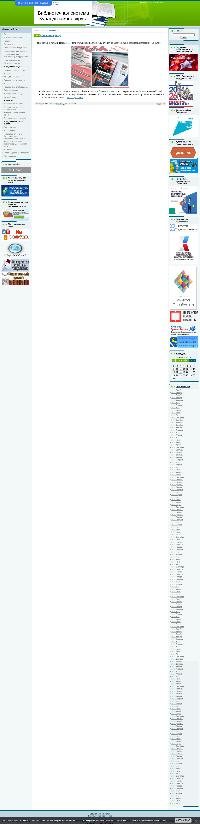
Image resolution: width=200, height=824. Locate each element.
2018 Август (176, 564)
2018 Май (175, 557)
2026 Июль (176, 801)
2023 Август (176, 714)
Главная (143, 2)
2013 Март (175, 403)
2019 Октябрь (177, 599)
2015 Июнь (176, 470)
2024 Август (176, 744)
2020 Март (175, 612)
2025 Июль (176, 771)
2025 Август (176, 773)
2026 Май (175, 796)
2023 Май (175, 706)
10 (177, 369)
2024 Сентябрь (177, 746)
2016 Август (176, 505)
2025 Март (175, 761)
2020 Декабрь (177, 634)
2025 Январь (176, 756)
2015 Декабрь (177, 485)
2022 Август (176, 684)
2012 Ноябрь (176, 393)
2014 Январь (176, 427)
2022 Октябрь (177, 689)
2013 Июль (176, 413)
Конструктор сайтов (96, 816)
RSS (56, 4)
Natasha (59, 104)
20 (187, 372)
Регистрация (153, 2)
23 (174, 375)
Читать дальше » (75, 97)
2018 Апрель (176, 554)
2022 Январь (176, 666)
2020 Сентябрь (177, 627)
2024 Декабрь (177, 754)
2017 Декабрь (177, 544)
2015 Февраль (177, 460)
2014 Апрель (176, 435)
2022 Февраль (177, 669)
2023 (44, 30)
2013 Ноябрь (176, 423)
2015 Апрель (176, 465)
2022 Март (175, 671)
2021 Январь (176, 637)
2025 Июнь (176, 768)
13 (187, 369)
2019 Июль (176, 592)
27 (187, 375)
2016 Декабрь (177, 515)
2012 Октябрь (177, 390)
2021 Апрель (176, 644)
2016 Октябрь (177, 510)
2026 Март (175, 791)
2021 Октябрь (177, 659)
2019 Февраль (177, 579)
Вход (162, 2)
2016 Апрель (176, 495)
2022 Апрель (176, 674)
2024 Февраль (177, 729)
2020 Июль (176, 622)
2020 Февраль (177, 609)
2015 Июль (176, 472)
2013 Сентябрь (177, 418)
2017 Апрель (176, 525)
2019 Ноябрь (176, 602)
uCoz (109, 816)
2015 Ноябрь (176, 482)
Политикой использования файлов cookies (147, 820)
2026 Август (176, 803)
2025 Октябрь (177, 778)
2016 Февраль (177, 490)
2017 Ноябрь (176, 542)
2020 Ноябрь (176, 632)
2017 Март (175, 522)
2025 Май (175, 766)
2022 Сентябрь (177, 686)
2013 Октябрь (177, 420)
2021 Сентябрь (177, 656)
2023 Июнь (176, 709)
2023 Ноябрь (176, 721)
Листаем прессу (51, 35)
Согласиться (183, 820)
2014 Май (175, 437)
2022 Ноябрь (176, 691)
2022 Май (175, 676)
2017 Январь (176, 517)
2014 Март (175, 432)
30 (174, 378)
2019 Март (175, 582)
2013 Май (175, 408)
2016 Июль (176, 502)
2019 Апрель (176, 584)
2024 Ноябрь (176, 751)
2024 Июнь (176, 739)
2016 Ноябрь (176, 512)
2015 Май (175, 467)
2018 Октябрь (177, 569)
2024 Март (175, 731)
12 (184, 369)
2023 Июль (176, 711)
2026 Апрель (176, 793)
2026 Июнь (176, 798)
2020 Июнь (176, 619)
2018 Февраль (177, 549)
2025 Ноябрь (176, 781)
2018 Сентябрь (177, 567)
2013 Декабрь (177, 425)
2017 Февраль (177, 520)
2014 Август (176, 445)
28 (191, 375)
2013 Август (176, 415)
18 (181, 372)
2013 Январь (176, 398)
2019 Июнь (176, 589)
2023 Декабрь (177, 724)
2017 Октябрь (177, 539)
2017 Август (176, 535)
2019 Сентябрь (177, 597)
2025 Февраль (177, 759)
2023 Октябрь (177, 719)
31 (177, 378)
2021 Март (175, 642)
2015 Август (176, 475)
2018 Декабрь (177, 574)
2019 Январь (176, 577)
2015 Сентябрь (177, 477)
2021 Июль (176, 652)
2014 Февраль (177, 430)
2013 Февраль (177, 400)
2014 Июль (176, 442)
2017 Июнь (176, 530)
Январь (51, 30)
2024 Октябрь (177, 749)
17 (177, 372)
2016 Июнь (176, 500)
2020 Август (176, 624)
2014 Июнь (176, 440)
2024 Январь (176, 726)
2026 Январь (176, 786)
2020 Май (175, 617)
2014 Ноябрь (176, 452)
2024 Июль (176, 741)
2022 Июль (176, 681)
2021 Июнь (176, 649)
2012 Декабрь (177, 395)
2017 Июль (176, 532)
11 (181, 369)
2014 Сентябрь (177, 447)
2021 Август (176, 654)
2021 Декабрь (177, 664)
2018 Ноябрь (176, 572)
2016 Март (175, 492)
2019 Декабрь (177, 604)
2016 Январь (176, 487)
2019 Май (175, 587)
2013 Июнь (176, 410)
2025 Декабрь (177, 783)
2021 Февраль (177, 639)
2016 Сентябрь (177, 507)
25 (181, 375)
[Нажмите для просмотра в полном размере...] (100, 87)
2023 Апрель (176, 704)
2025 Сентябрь (177, 776)
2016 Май (175, 497)
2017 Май (175, 527)
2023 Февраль (177, 699)
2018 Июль (176, 562)
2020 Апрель (176, 614)
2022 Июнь (176, 679)
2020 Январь (176, 607)
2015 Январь (176, 457)
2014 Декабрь (177, 455)
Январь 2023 (184, 358)
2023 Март (175, 701)
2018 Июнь (176, 559)
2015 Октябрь (177, 480)
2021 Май (175, 647)
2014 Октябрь (177, 450)
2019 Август (176, 594)
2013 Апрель (176, 405)
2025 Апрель (176, 764)
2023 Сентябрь (177, 716)
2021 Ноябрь (176, 661)
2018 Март (175, 552)
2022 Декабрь (177, 694)
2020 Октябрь (177, 629)
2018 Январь (176, 547)
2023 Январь (176, 696)
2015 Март (175, 462)
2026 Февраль (177, 788)
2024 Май (175, 736)
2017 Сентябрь (177, 537)
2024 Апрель (176, 734)
